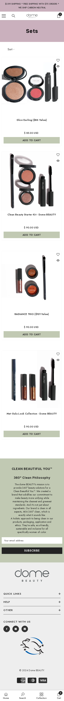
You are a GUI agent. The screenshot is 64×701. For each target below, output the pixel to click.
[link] (32, 646)
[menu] (4, 16)
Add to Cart (32, 235)
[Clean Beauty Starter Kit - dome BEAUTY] (31, 181)
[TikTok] (25, 629)
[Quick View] (58, 66)
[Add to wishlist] (58, 60)
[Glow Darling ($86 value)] (31, 86)
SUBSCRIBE (32, 551)
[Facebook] (6, 629)
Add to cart (32, 140)
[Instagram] (15, 629)
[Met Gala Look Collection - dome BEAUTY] (31, 380)
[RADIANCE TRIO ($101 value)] (31, 281)
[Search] (13, 16)
